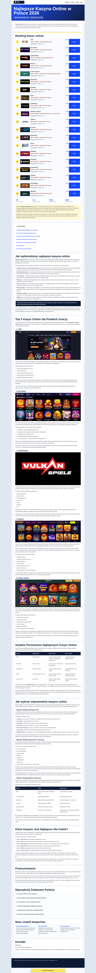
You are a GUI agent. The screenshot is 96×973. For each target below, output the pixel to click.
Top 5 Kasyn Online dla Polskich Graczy (26, 233)
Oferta (74, 41)
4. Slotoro (20, 519)
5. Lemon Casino (22, 578)
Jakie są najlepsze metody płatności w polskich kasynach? (31, 897)
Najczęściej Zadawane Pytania (23, 248)
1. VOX (18, 329)
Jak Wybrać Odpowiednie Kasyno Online (26, 239)
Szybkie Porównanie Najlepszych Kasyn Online (28, 236)
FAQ (81, 2)
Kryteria (73, 2)
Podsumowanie (20, 245)
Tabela (77, 2)
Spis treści (21, 226)
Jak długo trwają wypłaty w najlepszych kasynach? (29, 906)
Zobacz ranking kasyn (48, 970)
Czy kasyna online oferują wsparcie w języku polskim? (30, 914)
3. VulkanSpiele (22, 450)
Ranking (67, 2)
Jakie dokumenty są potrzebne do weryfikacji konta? (30, 910)
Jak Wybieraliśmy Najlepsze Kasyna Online (27, 230)
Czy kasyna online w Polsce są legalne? (27, 893)
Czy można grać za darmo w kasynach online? (28, 902)
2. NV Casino (21, 391)
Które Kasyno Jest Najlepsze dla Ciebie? (26, 242)
